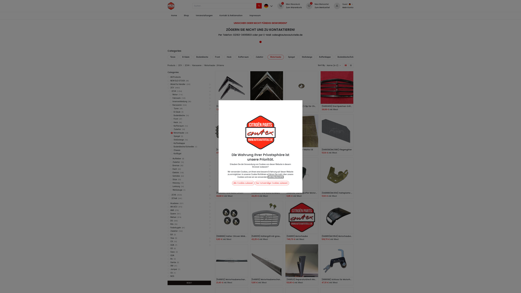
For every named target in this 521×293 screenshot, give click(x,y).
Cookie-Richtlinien (275, 177)
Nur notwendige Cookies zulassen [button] (272, 183)
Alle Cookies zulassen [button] (243, 183)
